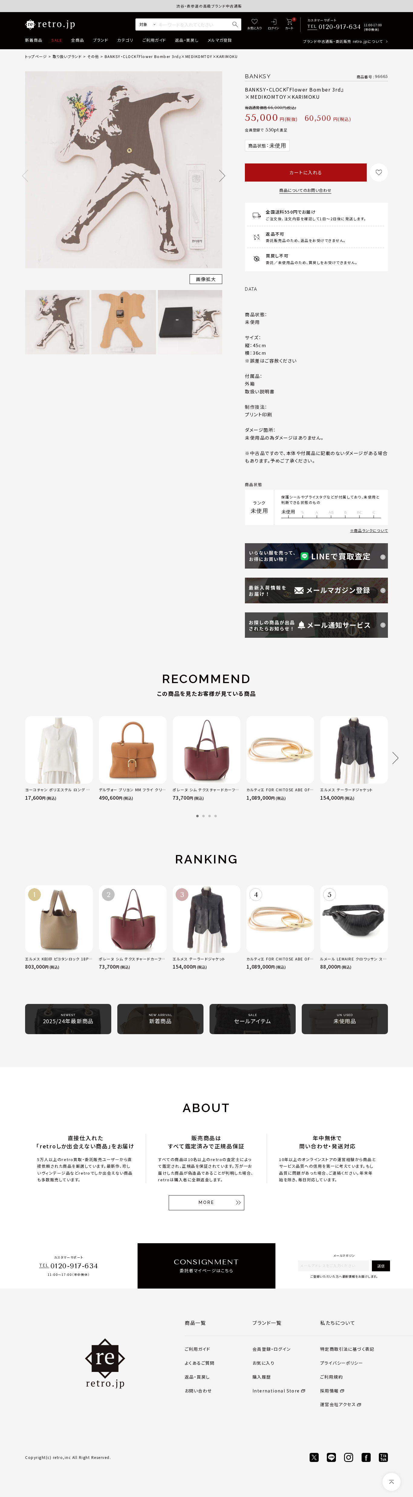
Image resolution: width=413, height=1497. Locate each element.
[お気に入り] (254, 25)
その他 (93, 56)
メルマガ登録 (220, 40)
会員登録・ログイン (271, 1349)
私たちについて (337, 1322)
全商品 (77, 40)
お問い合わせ (198, 1391)
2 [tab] (203, 816)
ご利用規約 (331, 1377)
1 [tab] (197, 816)
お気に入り (263, 1363)
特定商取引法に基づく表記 (347, 1349)
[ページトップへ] (391, 1482)
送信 (381, 1265)
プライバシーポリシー (341, 1363)
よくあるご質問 (200, 1363)
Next (222, 176)
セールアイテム (252, 1019)
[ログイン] (273, 25)
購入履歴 (261, 1377)
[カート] (289, 25)
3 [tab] (209, 816)
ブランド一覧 (267, 1322)
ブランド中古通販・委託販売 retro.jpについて (343, 41)
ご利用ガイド (154, 40)
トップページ (36, 56)
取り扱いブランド (67, 56)
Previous (25, 176)
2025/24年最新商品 (68, 1019)
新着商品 (33, 40)
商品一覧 (195, 1322)
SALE (56, 40)
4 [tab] (215, 816)
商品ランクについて (371, 530)
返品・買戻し (187, 40)
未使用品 (344, 1019)
